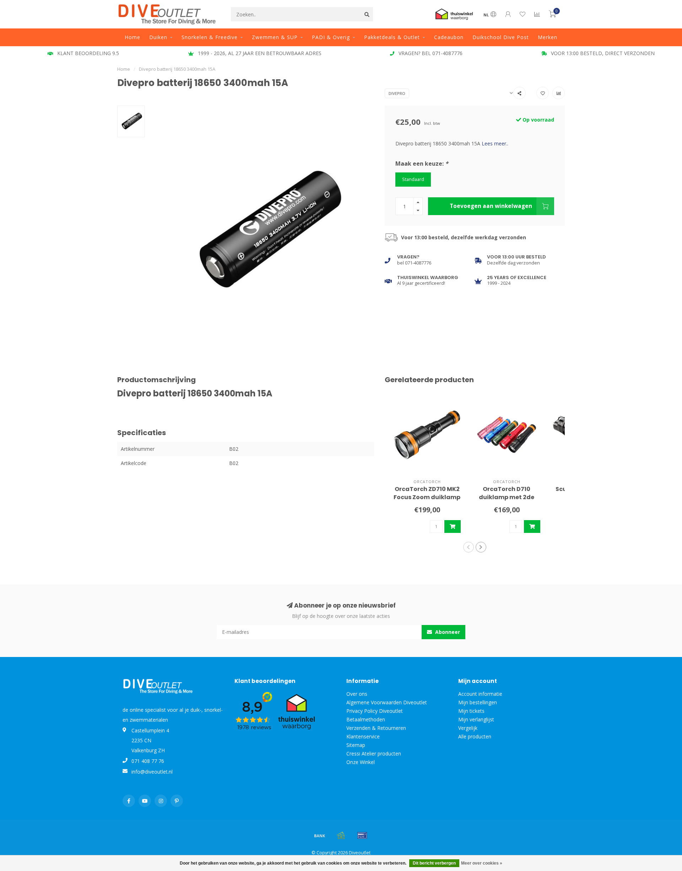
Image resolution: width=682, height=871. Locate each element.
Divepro (397, 93)
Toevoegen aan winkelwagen (491, 206)
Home (132, 37)
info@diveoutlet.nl (152, 771)
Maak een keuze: (421, 163)
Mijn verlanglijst (476, 719)
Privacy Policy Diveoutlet (374, 710)
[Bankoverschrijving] (320, 835)
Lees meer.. (495, 143)
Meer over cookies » (481, 863)
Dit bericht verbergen (434, 863)
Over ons (356, 693)
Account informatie (480, 693)
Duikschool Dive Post (500, 37)
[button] (468, 547)
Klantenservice (363, 736)
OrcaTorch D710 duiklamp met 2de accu (506, 497)
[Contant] (341, 835)
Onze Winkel (360, 762)
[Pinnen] (362, 835)
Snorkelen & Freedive (210, 37)
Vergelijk (467, 728)
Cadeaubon (449, 37)
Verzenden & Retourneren (376, 728)
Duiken (158, 37)
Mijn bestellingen (477, 702)
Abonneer (447, 632)
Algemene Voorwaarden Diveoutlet (386, 702)
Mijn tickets (471, 710)
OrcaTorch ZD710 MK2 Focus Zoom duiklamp (427, 493)
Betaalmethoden (365, 719)
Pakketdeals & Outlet (392, 37)
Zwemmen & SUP (275, 37)
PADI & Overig (331, 37)
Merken (547, 37)
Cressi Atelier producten (373, 753)
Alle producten (474, 736)
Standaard (413, 179)
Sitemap (355, 745)
